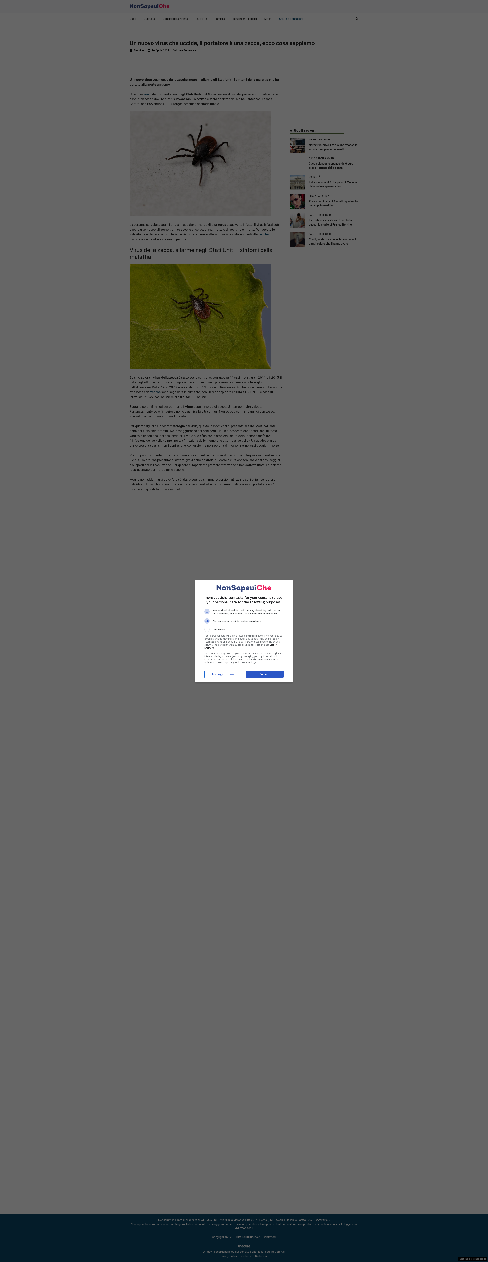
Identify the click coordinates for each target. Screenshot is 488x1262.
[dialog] (244, 631)
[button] (244, 629)
